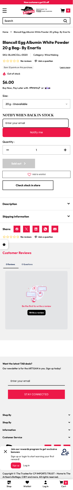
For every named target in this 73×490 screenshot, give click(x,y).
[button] (65, 10)
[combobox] (36, 21)
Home (5, 32)
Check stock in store (28, 185)
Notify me (36, 132)
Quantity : (8, 141)
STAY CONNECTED (36, 394)
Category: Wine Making (45, 54)
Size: (5, 95)
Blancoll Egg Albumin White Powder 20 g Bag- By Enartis (42, 32)
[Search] (65, 21)
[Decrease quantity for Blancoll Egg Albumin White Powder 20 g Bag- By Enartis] (6, 150)
